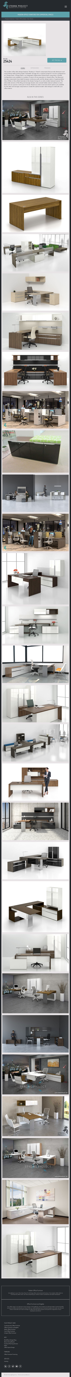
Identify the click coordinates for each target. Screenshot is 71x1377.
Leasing (6, 1361)
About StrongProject (9, 1342)
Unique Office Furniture (10, 1333)
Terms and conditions (23, 1374)
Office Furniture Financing (10, 1354)
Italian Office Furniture (9, 1329)
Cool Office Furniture (9, 1331)
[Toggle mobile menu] (66, 7)
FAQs (5, 1345)
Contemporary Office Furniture (12, 1325)
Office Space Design (9, 1347)
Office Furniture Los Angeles (11, 1327)
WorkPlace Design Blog (10, 1340)
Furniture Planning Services (11, 1343)
